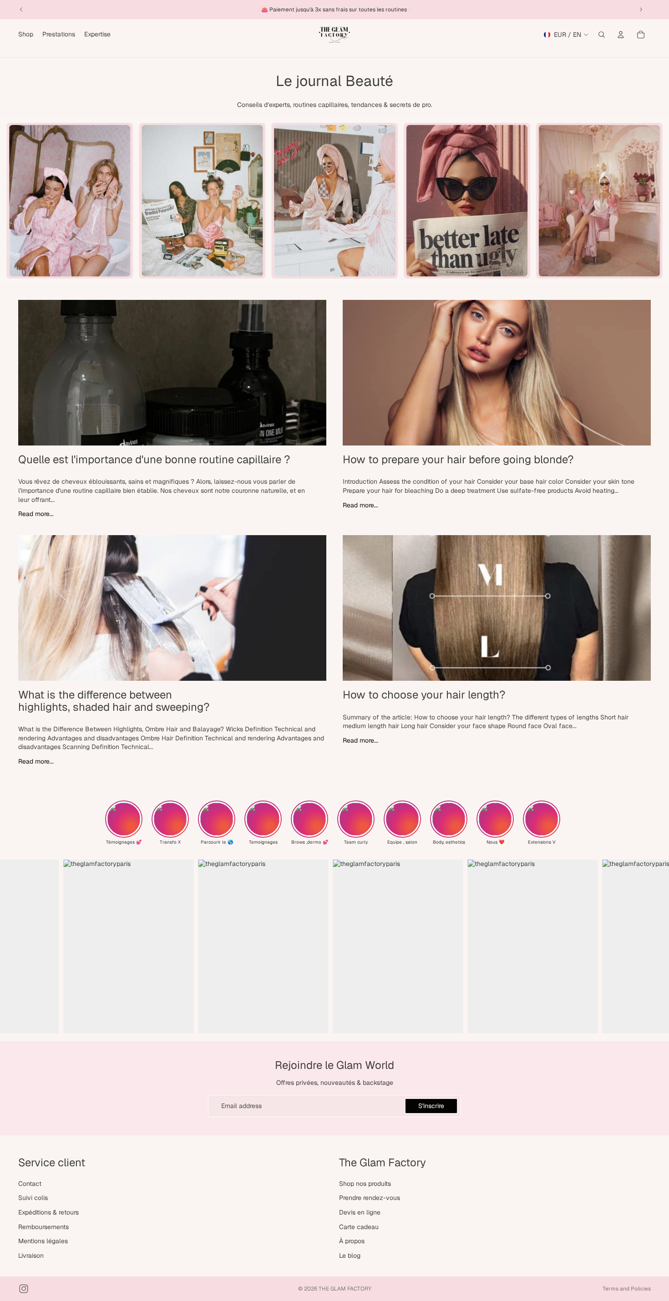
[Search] (602, 35)
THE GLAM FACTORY (345, 1288)
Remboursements (43, 1227)
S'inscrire (431, 1106)
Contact (29, 1184)
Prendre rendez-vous (369, 1198)
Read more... (36, 514)
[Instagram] (23, 1288)
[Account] (621, 35)
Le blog (349, 1255)
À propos (352, 1241)
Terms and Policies (627, 1288)
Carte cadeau (359, 1227)
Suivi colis (33, 1198)
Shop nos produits (365, 1184)
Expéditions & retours (48, 1212)
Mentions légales (43, 1241)
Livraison (31, 1255)
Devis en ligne (359, 1212)
